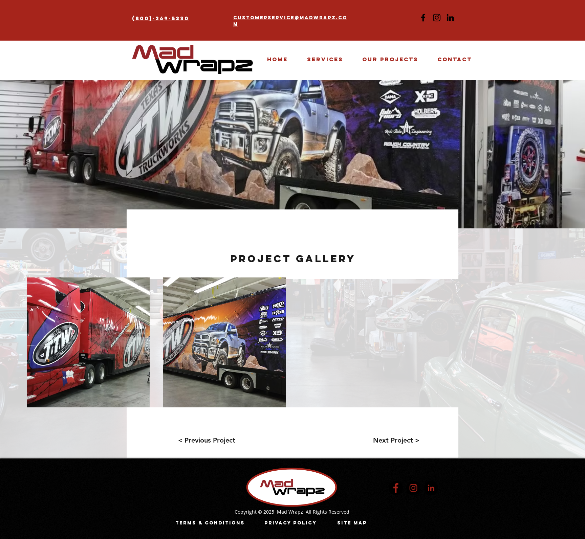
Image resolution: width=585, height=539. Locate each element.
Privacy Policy (290, 523)
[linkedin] (431, 488)
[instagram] (413, 488)
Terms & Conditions (210, 523)
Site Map (352, 523)
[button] (390, 59)
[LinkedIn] (450, 18)
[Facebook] (423, 18)
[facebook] (396, 488)
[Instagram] (437, 18)
